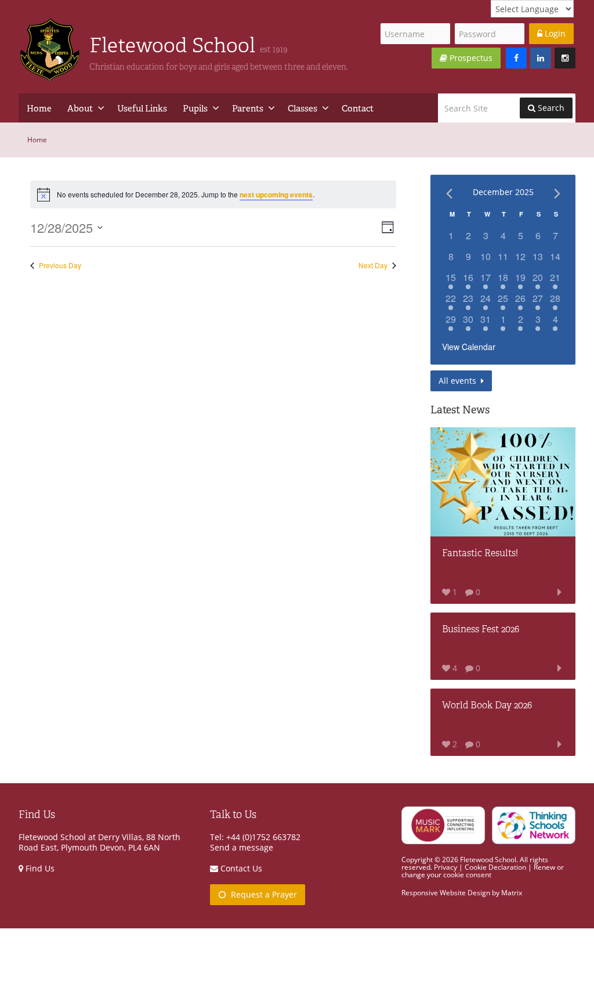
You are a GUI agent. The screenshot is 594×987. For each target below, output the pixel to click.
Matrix (511, 893)
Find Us (39, 868)
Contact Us (240, 868)
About (80, 108)
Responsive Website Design (445, 893)
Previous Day (60, 265)
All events (459, 380)
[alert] (213, 194)
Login (554, 33)
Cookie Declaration (495, 867)
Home (39, 108)
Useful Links (142, 108)
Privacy (445, 867)
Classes (302, 108)
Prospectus (469, 57)
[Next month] (557, 193)
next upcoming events (276, 194)
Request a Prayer (261, 894)
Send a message (241, 847)
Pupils (195, 108)
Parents (247, 108)
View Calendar (468, 346)
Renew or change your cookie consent (482, 871)
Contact (358, 108)
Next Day (372, 265)
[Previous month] (449, 193)
